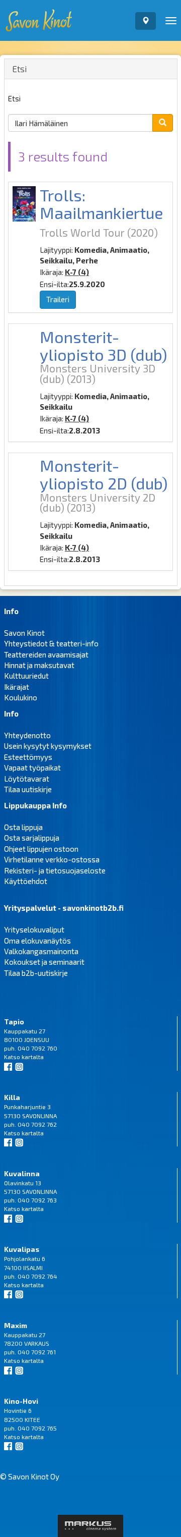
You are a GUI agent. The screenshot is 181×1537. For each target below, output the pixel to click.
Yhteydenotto (27, 735)
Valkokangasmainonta (41, 951)
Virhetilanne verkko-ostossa (52, 859)
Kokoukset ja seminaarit (44, 961)
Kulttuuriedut (26, 675)
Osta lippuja (23, 827)
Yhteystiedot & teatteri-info (51, 643)
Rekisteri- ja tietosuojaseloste (55, 870)
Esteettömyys (28, 756)
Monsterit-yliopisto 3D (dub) (103, 345)
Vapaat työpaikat (32, 767)
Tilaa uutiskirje (28, 789)
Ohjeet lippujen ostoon (41, 848)
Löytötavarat (26, 778)
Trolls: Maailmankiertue (101, 203)
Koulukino (20, 697)
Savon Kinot (24, 632)
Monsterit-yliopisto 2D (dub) (104, 474)
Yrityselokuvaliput (34, 929)
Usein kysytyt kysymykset (48, 745)
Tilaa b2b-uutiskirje (36, 972)
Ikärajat (16, 686)
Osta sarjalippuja (31, 837)
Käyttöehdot (25, 881)
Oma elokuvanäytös (37, 940)
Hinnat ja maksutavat (39, 665)
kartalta (33, 1056)
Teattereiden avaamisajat (46, 654)
